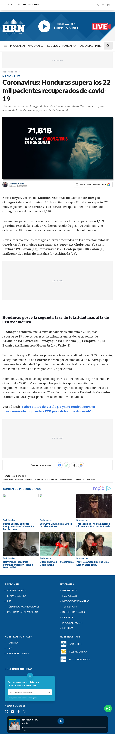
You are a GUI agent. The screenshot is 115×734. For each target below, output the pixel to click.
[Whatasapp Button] (108, 708)
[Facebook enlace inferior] (18, 711)
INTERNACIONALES (73, 611)
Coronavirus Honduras (60, 479)
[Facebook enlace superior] (103, 5)
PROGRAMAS (17, 45)
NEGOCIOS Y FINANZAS (59, 45)
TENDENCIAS (85, 45)
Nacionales (14, 71)
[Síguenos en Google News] (81, 465)
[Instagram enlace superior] (108, 5)
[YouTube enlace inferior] (12, 711)
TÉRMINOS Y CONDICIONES (23, 606)
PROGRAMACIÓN (72, 622)
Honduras (8, 479)
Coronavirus (41, 479)
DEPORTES (68, 617)
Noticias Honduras (24, 479)
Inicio (4, 71)
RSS (9, 601)
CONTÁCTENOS (16, 590)
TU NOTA (8, 5)
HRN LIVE (67, 628)
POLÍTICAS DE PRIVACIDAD (22, 611)
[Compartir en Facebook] (60, 465)
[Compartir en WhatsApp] (67, 465)
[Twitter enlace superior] (97, 5)
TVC (18, 5)
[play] (61, 721)
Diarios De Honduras (84, 479)
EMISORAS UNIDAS (31, 5)
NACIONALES (35, 45)
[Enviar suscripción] (49, 692)
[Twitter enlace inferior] (6, 711)
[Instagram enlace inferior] (24, 711)
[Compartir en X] (74, 465)
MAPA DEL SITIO (16, 595)
